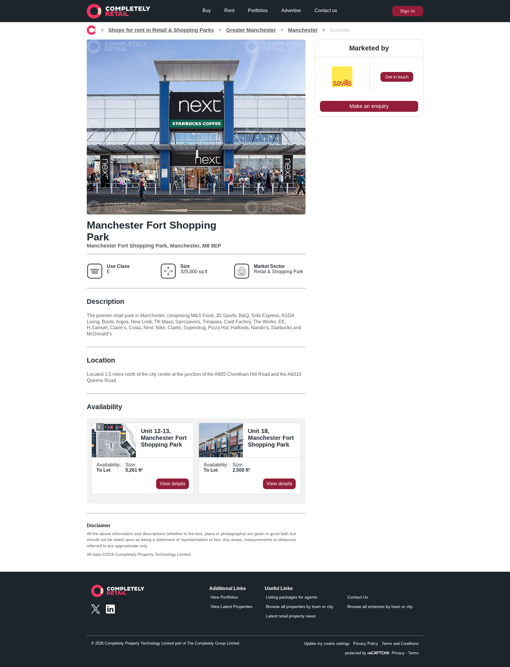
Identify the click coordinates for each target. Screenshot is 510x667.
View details (172, 483)
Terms (413, 653)
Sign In (407, 11)
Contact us (326, 10)
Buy (206, 10)
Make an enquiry (369, 106)
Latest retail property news (291, 616)
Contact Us (357, 597)
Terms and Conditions (400, 643)
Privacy (398, 653)
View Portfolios (224, 597)
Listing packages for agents (291, 597)
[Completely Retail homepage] (117, 593)
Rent (229, 10)
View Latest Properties (231, 606)
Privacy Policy (365, 643)
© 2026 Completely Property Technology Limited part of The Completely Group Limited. (165, 643)
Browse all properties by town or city (299, 606)
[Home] (91, 30)
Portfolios (258, 10)
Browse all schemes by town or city (380, 606)
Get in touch (396, 76)
